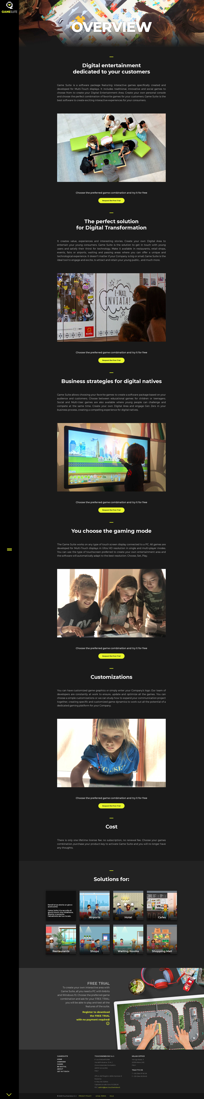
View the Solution (94, 906)
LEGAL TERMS (101, 1096)
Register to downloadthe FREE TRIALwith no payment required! (93, 1018)
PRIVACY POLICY (85, 1096)
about (60, 1069)
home (59, 1059)
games (60, 1064)
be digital (61, 1067)
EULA (112, 1096)
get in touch (63, 1071)
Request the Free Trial (111, 200)
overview (61, 1062)
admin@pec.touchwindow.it (109, 1087)
